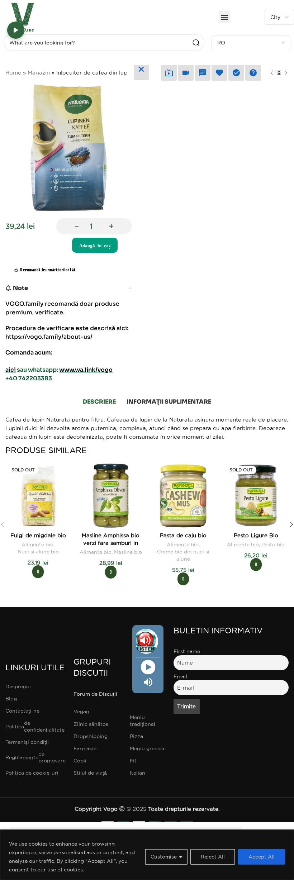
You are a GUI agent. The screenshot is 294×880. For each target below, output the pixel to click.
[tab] (99, 401)
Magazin (39, 73)
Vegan (81, 711)
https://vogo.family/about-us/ (49, 337)
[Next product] (286, 73)
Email (180, 676)
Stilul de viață (90, 773)
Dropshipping (91, 736)
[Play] (148, 667)
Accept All (261, 857)
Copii (80, 761)
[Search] (196, 42)
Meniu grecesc (148, 748)
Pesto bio (273, 544)
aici (10, 370)
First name (187, 651)
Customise (164, 857)
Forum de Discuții (95, 694)
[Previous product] (271, 73)
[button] (225, 17)
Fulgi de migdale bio (38, 535)
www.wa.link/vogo (86, 370)
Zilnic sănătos (91, 724)
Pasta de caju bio (183, 535)
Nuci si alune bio (38, 552)
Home (13, 73)
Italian (137, 773)
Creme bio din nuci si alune (183, 555)
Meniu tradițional (142, 720)
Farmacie (85, 748)
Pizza (136, 736)
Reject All (213, 857)
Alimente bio (37, 544)
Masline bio (128, 552)
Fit (133, 761)
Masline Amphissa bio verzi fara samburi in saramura (110, 542)
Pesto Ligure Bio (256, 535)
